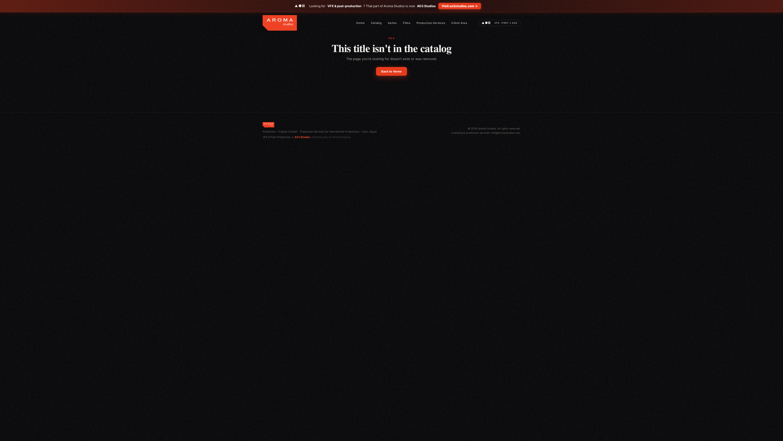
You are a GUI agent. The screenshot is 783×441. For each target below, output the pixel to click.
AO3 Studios (302, 137)
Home (360, 22)
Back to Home (391, 71)
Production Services (431, 22)
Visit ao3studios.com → (460, 6)
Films (406, 22)
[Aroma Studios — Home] (280, 23)
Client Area (459, 22)
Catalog (376, 22)
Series (392, 22)
